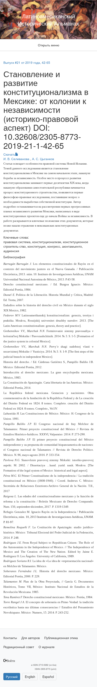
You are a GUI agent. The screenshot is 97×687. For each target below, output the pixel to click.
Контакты (10, 637)
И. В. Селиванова (16, 158)
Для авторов (30, 637)
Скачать (9, 154)
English (30, 676)
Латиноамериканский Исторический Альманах (48, 19)
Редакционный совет (18, 646)
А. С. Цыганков (43, 158)
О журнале (47, 646)
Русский (12, 676)
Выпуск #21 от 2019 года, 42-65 (26, 62)
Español (48, 676)
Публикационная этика (61, 637)
